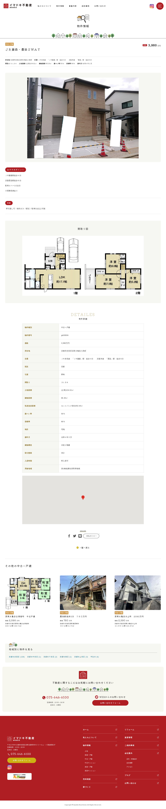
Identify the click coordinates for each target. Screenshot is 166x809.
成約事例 (85, 6)
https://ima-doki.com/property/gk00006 (91, 536)
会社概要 (130, 763)
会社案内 (128, 753)
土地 (86, 751)
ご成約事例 (130, 745)
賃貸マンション (90, 771)
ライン (80, 536)
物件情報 (60, 6)
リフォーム (130, 730)
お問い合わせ (100, 6)
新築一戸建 (88, 755)
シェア (69, 536)
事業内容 (73, 6)
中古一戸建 (88, 759)
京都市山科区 (79, 656)
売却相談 (87, 779)
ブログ (128, 775)
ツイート (74, 536)
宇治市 (93, 656)
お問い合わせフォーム (110, 702)
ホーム (86, 730)
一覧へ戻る (84, 547)
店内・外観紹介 (132, 759)
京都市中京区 (32, 656)
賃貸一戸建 (88, 767)
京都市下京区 (49, 656)
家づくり (87, 787)
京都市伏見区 (14, 656)
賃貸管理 (128, 737)
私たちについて (44, 6)
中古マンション (90, 763)
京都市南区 (64, 656)
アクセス (130, 767)
